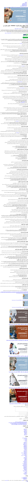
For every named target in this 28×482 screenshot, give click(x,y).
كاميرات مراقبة (25, 464)
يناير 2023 (25, 430)
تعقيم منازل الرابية (16, 291)
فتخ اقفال (25, 459)
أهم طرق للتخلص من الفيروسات (24, 291)
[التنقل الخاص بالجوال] (27, 0)
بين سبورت (25, 441)
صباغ (26, 456)
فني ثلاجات (25, 460)
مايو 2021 (26, 433)
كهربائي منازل (25, 466)
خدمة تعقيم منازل (25, 292)
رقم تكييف (25, 454)
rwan (27, 28)
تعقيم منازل (21, 43)
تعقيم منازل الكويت (20, 81)
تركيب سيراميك (25, 444)
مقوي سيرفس (25, 468)
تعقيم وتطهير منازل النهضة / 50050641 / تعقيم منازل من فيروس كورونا (18, 387)
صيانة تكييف (25, 457)
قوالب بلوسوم (6, 480)
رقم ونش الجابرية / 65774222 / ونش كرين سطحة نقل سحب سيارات (19, 424)
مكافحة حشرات (22, 102)
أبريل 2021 (25, 434)
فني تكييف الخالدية (24, 3)
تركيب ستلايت (25, 443)
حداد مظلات (25, 453)
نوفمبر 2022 (25, 431)
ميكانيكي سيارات (25, 470)
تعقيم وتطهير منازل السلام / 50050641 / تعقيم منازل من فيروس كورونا (18, 324)
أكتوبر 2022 (25, 432)
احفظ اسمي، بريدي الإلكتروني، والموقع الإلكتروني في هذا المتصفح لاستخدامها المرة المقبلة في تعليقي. (15, 416)
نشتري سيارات (25, 471)
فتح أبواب (26, 458)
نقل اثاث (26, 472)
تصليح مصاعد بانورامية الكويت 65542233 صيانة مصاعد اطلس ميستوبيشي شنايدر (18, 422)
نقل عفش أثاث (25, 473)
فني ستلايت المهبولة (24, 5)
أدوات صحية (25, 438)
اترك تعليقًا (16, 28)
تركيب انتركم (25, 442)
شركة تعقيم (17, 132)
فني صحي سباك (25, 461)
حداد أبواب (25, 449)
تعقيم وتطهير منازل (7, 291)
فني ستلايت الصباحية (24, 4)
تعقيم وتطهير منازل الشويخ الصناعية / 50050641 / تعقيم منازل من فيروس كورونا (17, 340)
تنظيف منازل (23, 101)
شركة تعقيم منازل (8, 292)
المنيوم (26, 440)
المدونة (26, 2)
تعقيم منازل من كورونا (11, 291)
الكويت (23, 480)
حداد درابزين (25, 450)
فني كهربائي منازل (24, 463)
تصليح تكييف (25, 445)
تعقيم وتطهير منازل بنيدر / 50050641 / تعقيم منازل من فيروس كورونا (19, 403)
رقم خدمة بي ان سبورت (24, 455)
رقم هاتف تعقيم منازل (16, 292)
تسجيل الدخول (25, 477)
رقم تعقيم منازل (21, 292)
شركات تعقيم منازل (12, 292)
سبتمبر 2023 (25, 429)
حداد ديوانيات (25, 451)
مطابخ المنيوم (25, 467)
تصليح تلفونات (25, 446)
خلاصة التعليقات (25, 478)
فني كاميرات (25, 462)
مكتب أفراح (25, 469)
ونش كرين (25, 474)
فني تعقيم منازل (4, 292)
